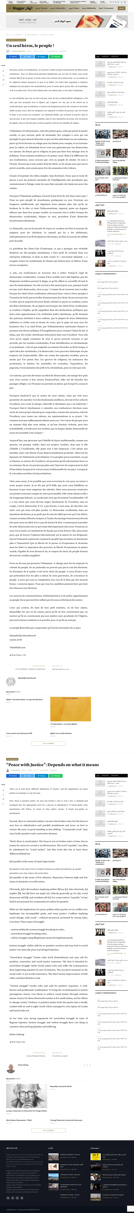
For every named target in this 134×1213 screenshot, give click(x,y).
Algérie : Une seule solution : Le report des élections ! (24, 700)
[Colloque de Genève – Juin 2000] (53, 1176)
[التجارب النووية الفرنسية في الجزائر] (102, 170)
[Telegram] (3, 80)
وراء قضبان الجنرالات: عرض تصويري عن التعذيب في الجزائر (117, 73)
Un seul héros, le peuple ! (60, 1056)
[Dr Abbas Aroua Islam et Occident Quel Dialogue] (102, 153)
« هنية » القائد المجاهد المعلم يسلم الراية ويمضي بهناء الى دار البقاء (112, 295)
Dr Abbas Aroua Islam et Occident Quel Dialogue (102, 161)
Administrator (113, 67)
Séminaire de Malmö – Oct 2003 (70, 1154)
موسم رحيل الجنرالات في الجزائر (60, 669)
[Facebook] (3, 71)
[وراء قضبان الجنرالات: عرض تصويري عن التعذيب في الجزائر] (100, 74)
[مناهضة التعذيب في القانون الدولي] (100, 94)
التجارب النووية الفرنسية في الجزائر (101, 178)
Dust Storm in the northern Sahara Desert (78, 2)
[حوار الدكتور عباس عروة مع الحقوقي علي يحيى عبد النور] (120, 188)
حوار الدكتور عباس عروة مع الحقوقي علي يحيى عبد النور (119, 196)
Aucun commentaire (52, 51)
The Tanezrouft (33, 2)
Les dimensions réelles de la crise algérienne (70, 1186)
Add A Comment (48, 743)
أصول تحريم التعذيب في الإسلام (115, 82)
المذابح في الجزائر (117, 141)
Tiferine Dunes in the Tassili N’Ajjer (59, 2)
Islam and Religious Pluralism (36, 1056)
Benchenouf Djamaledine (16, 40)
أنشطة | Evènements (106, 8)
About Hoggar (11, 2)
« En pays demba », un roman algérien (63, 724)
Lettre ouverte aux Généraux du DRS (19, 733)
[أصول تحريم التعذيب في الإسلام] (100, 84)
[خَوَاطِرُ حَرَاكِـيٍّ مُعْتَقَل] (100, 213)
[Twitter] (3, 75)
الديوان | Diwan (74, 8)
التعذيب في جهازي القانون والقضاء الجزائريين (116, 113)
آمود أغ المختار (118, 244)
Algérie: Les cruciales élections (61, 733)
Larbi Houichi (112, 266)
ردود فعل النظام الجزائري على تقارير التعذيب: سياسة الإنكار (116, 63)
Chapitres (114, 56)
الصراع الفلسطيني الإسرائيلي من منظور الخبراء (120, 178)
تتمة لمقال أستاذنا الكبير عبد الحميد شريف (116, 262)
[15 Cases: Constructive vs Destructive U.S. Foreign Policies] (26, 1096)
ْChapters (105, 56)
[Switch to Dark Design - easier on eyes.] (122, 2)
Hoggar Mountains (93, 2)
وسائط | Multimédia (89, 8)
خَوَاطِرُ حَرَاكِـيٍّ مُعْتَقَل (112, 211)
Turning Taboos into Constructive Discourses (66, 1120)
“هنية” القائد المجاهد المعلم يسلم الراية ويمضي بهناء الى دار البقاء (112, 1014)
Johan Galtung (16, 770)
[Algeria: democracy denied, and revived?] (96, 1166)
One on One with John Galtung (119, 161)
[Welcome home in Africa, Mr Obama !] (96, 1177)
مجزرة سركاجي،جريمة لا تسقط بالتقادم (117, 241)
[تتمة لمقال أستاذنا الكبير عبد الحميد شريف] (100, 263)
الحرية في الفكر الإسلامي (101, 195)
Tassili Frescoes (103, 2)
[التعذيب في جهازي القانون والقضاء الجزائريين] (100, 114)
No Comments (45, 770)
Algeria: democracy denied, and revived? (113, 1166)
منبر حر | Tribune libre (58, 8)
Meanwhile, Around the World (61, 1086)
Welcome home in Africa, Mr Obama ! (114, 1175)
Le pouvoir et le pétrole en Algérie (113, 1195)
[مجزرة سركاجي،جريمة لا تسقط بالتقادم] (100, 243)
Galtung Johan (12, 759)
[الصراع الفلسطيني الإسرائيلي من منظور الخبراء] (120, 170)
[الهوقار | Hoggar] (22, 8)
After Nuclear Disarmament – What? (19, 1120)
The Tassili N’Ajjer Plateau (44, 2)
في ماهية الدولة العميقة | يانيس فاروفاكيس (115, 252)
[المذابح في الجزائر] (120, 134)
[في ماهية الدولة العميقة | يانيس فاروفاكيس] (100, 253)
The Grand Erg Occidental (21, 2)
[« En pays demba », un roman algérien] (70, 709)
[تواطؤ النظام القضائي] (100, 104)
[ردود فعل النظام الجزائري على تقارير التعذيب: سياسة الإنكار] (100, 64)
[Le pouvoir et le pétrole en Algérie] (96, 1197)
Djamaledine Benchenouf (19, 51)
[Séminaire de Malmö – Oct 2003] (53, 1156)
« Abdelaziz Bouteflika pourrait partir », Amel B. (115, 1186)
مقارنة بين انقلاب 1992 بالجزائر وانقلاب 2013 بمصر (114, 1155)
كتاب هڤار (121, 8)
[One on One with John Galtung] (120, 153)
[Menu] (10, 8)
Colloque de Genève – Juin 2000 (70, 1174)
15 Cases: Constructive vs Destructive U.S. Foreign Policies (26, 1111)
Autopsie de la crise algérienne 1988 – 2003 (72, 1166)
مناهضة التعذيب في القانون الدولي (116, 92)
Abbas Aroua (107, 1159)
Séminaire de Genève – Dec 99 (69, 1195)
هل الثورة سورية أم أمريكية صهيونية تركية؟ (107, 282)
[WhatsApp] (3, 84)
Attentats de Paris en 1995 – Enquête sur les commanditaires (102, 143)
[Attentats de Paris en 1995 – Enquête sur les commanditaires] (102, 134)
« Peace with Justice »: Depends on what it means (30, 669)
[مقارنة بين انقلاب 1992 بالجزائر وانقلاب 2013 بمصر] (96, 1156)
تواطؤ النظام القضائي (112, 102)
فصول (98, 56)
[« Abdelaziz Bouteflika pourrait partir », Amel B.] (96, 1187)
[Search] (124, 2)
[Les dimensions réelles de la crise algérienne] (53, 1186)
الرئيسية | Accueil (41, 8)
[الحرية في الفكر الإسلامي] (102, 188)
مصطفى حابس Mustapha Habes (116, 234)
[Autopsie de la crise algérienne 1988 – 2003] (53, 1166)
